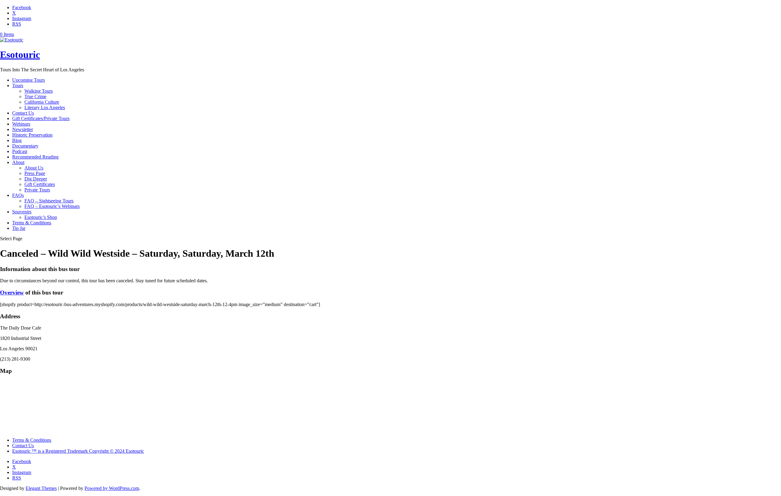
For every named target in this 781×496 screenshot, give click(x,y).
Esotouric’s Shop (40, 217)
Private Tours (37, 189)
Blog (17, 140)
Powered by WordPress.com (112, 488)
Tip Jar (18, 228)
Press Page (34, 173)
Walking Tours (38, 91)
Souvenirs (21, 211)
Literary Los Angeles (44, 107)
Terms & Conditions (31, 222)
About (18, 162)
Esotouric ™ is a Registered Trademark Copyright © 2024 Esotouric (78, 451)
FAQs (18, 195)
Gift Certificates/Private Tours (41, 118)
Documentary (25, 145)
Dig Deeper (35, 178)
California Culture (41, 102)
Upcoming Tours (28, 80)
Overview (12, 292)
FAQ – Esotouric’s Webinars (52, 206)
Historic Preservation (32, 134)
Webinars (21, 124)
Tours (17, 85)
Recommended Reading (35, 156)
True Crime (35, 96)
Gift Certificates (39, 184)
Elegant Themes (41, 488)
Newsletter (22, 129)
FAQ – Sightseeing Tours (49, 200)
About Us (33, 167)
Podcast (19, 151)
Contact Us (23, 113)
